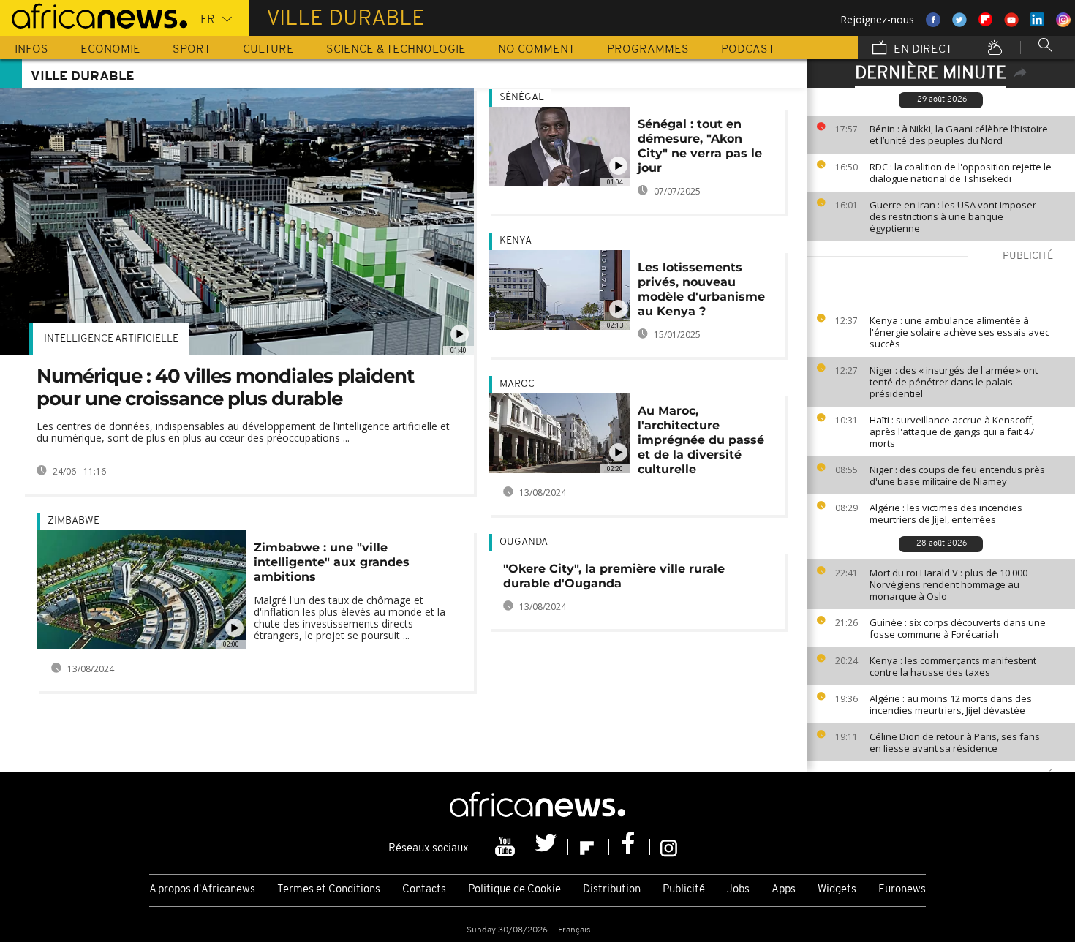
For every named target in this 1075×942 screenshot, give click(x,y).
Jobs (738, 889)
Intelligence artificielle (111, 339)
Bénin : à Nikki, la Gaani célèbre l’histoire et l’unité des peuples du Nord (959, 134)
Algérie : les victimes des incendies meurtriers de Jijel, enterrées (946, 513)
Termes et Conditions (328, 889)
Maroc (517, 384)
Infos (31, 50)
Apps (784, 889)
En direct (921, 50)
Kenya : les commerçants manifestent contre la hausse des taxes (953, 666)
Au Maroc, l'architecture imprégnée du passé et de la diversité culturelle (701, 440)
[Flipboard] (588, 847)
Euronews (902, 889)
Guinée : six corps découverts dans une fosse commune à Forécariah (958, 628)
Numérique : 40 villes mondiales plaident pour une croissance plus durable (225, 387)
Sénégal (521, 97)
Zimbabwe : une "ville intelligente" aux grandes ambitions (332, 562)
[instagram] (668, 847)
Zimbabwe (73, 521)
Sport (192, 50)
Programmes (648, 50)
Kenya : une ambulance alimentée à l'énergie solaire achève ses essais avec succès (959, 332)
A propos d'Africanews (202, 889)
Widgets (837, 889)
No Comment (536, 50)
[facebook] (629, 847)
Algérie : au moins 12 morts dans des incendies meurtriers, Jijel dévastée (951, 704)
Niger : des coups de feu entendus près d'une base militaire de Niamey (957, 475)
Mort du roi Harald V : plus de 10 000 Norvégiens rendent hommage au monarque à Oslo (948, 584)
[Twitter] (547, 847)
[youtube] (506, 847)
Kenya (515, 241)
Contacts (424, 889)
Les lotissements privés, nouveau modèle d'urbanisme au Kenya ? (701, 289)
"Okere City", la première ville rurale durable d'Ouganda (614, 576)
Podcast (747, 50)
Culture (268, 50)
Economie (110, 50)
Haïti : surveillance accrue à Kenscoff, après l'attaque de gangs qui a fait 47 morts (952, 431)
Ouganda (523, 542)
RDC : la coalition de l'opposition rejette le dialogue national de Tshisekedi (961, 172)
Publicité (684, 889)
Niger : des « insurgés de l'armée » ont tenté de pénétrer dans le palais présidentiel (954, 381)
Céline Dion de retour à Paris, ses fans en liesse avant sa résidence (955, 742)
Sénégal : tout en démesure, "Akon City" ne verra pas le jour (700, 146)
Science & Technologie (396, 50)
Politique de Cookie (514, 889)
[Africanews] (93, 14)
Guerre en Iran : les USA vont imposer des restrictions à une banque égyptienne (953, 216)
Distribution (612, 889)
